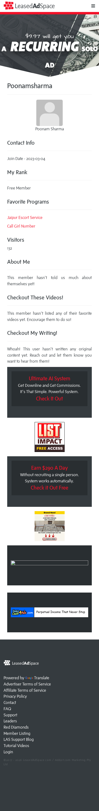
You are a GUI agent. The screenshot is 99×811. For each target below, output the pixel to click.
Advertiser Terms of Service (27, 684)
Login (8, 751)
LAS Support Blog (19, 739)
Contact (10, 702)
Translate (41, 677)
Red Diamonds (16, 727)
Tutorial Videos (16, 745)
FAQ (7, 708)
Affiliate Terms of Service (25, 690)
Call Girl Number (21, 226)
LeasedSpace (34, 6)
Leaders (10, 721)
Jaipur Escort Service (25, 217)
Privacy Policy (15, 696)
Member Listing (17, 733)
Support (10, 715)
